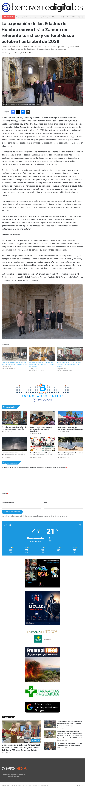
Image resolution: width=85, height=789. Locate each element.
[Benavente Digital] (42, 7)
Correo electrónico (8, 502)
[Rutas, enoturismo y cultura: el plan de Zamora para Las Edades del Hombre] (70, 354)
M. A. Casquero (7, 53)
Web (45, 502)
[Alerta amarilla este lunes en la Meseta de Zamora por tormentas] (14, 444)
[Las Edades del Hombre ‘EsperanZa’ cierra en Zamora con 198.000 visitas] (14, 354)
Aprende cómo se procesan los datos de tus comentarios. (49, 516)
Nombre (5, 493)
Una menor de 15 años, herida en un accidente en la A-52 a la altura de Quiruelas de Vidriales (69, 724)
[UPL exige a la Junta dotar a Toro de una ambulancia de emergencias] (14, 418)
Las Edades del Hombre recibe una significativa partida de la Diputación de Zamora (41, 364)
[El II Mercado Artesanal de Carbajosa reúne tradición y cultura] (70, 418)
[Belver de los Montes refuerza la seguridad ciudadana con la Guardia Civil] (42, 418)
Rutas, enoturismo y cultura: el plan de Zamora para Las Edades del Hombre (69, 364)
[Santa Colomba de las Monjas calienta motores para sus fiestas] (42, 444)
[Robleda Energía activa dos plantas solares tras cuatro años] (70, 444)
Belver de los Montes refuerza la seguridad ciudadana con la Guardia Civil (41, 429)
